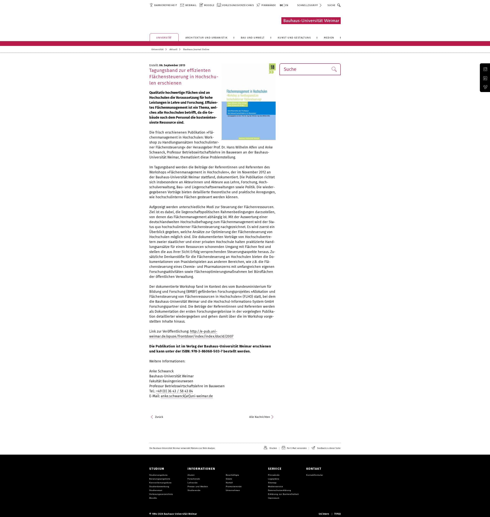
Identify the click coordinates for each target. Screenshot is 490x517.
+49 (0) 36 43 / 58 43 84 (174, 391)
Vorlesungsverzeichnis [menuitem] (238, 5)
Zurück (159, 417)
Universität (157, 49)
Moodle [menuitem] (209, 5)
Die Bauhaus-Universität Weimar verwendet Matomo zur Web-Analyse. (182, 448)
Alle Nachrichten (259, 417)
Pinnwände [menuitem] (268, 5)
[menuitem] (163, 5)
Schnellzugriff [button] (307, 5)
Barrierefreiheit (165, 5)
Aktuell (173, 49)
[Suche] (339, 5)
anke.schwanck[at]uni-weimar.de (187, 396)
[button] (334, 69)
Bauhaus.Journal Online (196, 49)
